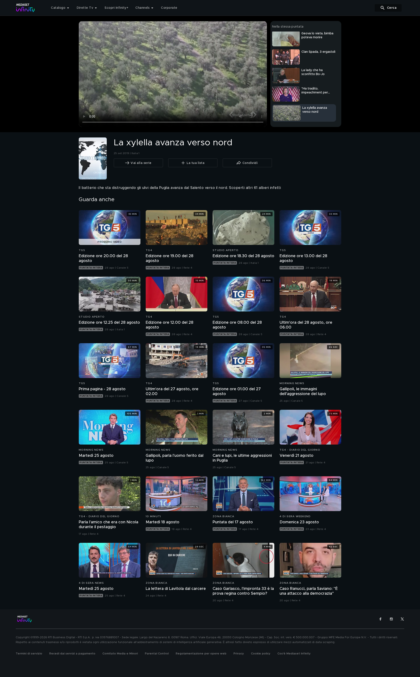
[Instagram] (391, 619)
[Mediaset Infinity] (25, 7)
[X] (402, 619)
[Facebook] (380, 619)
